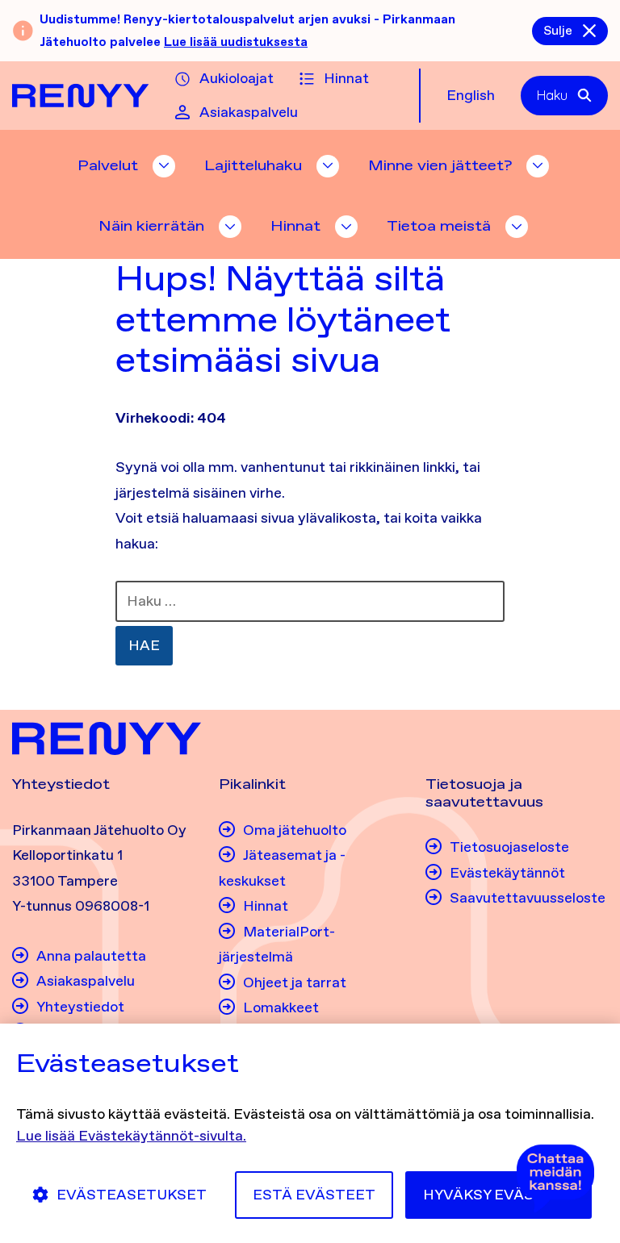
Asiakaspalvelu (248, 112)
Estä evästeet (314, 1194)
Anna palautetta (91, 956)
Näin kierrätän (151, 226)
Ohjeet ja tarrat (294, 982)
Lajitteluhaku (253, 165)
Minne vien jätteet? (440, 165)
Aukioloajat (236, 78)
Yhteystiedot (80, 1007)
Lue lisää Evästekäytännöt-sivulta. (131, 1136)
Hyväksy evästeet (498, 1194)
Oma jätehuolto (294, 830)
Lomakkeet (281, 1007)
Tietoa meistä (439, 226)
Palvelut (108, 165)
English (470, 95)
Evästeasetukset (132, 1194)
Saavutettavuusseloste (527, 898)
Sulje (557, 30)
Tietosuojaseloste (509, 847)
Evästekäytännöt (507, 873)
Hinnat (346, 78)
